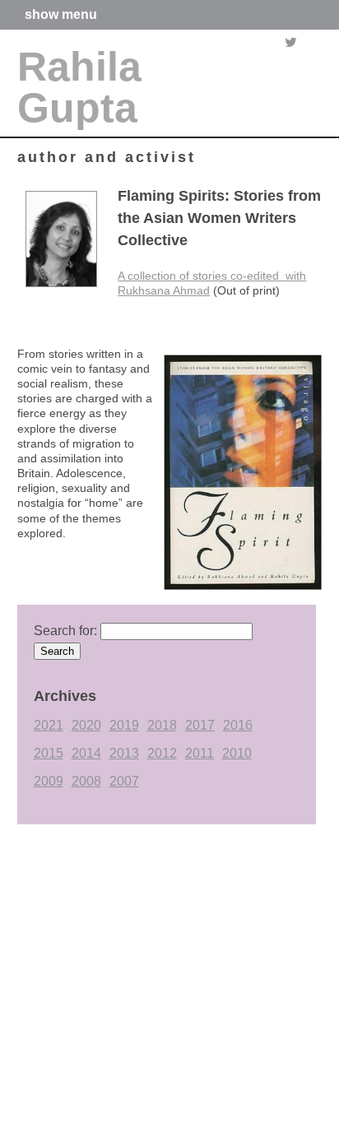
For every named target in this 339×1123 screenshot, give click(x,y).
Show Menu (61, 14)
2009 (48, 781)
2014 (86, 753)
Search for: (65, 631)
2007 (124, 781)
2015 (48, 753)
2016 (238, 725)
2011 (199, 753)
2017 (200, 725)
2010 (237, 753)
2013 (124, 753)
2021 (48, 725)
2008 (86, 781)
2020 (86, 725)
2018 (162, 725)
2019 (124, 725)
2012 (162, 753)
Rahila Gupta (79, 87)
